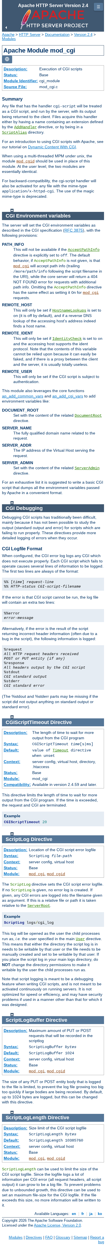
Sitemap (80, 1237)
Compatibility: (17, 784)
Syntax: (11, 744)
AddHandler (25, 127)
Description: (15, 69)
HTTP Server (29, 34)
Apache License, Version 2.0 (57, 1225)
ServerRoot (38, 905)
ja (91, 1214)
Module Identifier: (21, 81)
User (80, 939)
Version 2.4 (83, 34)
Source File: (15, 86)
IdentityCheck (67, 338)
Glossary (63, 1237)
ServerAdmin (87, 468)
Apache (8, 34)
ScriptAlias (14, 132)
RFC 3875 (73, 230)
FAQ (49, 1237)
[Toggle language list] (7, 59)
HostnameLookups (69, 310)
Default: (11, 750)
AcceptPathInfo (83, 249)
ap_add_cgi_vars (67, 396)
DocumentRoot (88, 415)
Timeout (60, 750)
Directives (34, 1237)
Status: (11, 75)
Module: (12, 778)
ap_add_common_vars (22, 396)
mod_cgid (25, 161)
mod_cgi (21, 266)
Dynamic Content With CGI (52, 147)
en (74, 1214)
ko (100, 1214)
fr (82, 1214)
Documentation (57, 34)
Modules (9, 39)
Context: (12, 761)
